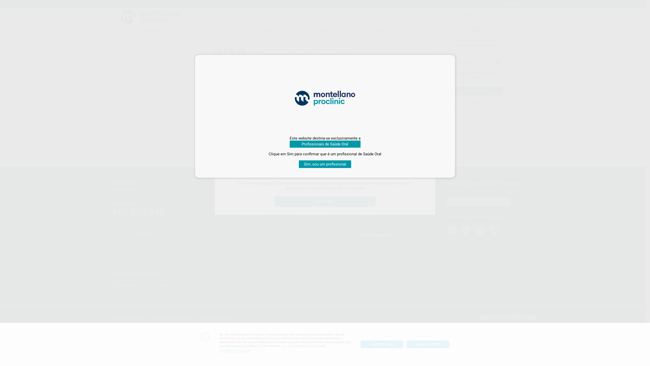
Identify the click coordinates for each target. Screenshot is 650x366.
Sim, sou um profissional (325, 164)
